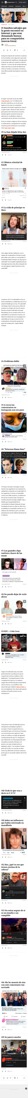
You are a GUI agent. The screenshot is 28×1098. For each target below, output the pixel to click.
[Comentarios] (15, 50)
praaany (3, 197)
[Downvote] (7, 50)
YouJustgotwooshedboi (7, 810)
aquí (6, 128)
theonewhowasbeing (6, 854)
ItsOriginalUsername (6, 241)
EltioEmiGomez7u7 (6, 394)
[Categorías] (2, 2)
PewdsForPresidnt (5, 152)
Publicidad (4, 6)
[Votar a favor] (2, 155)
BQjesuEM (4, 1068)
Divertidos (4, 24)
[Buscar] (16, 2)
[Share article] (24, 136)
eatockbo (4, 1027)
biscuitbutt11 (4, 475)
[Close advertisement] (26, 1088)
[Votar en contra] (5, 155)
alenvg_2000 (4, 945)
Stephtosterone (5, 659)
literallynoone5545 (6, 621)
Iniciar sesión (22, 2)
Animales (11, 6)
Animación (18, 6)
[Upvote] (4, 50)
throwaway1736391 (6, 584)
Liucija (6, 44)
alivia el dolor (20, 687)
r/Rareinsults (5, 101)
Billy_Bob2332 (5, 900)
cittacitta (3, 439)
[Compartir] (24, 50)
